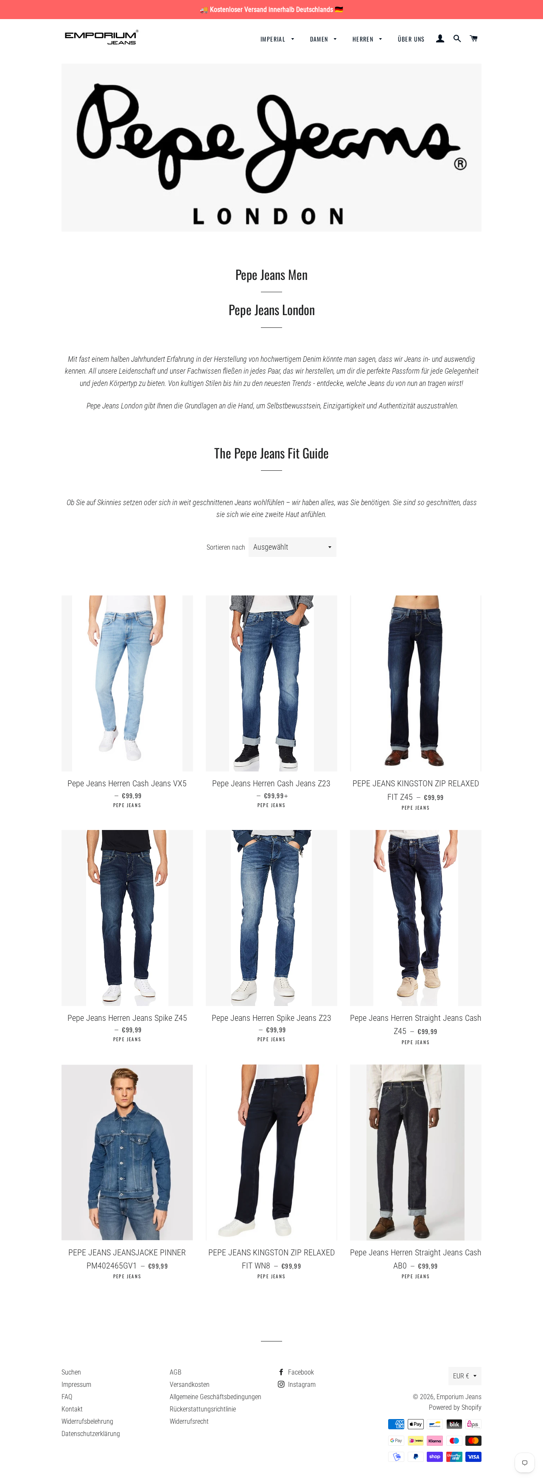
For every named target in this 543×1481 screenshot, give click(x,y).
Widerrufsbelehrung (87, 1421)
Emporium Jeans (459, 1397)
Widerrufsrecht (189, 1421)
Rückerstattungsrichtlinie (203, 1409)
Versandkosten (190, 1384)
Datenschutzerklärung (91, 1434)
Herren (364, 38)
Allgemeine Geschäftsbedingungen (215, 1397)
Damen (320, 38)
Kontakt (72, 1409)
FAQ (67, 1397)
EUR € (461, 1376)
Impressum (76, 1384)
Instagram (301, 1384)
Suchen (71, 1372)
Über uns (411, 38)
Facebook (300, 1372)
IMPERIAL (274, 38)
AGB (176, 1372)
